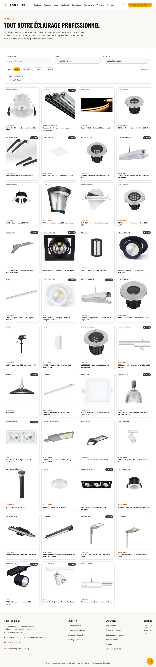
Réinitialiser (145, 69)
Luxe (56, 5)
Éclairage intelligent (113, 630)
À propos (100, 5)
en (124, 5)
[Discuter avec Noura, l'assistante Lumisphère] (150, 661)
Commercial (27, 69)
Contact (110, 5)
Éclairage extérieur (75, 640)
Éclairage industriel (75, 635)
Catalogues (76, 5)
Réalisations (89, 5)
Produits (47, 5)
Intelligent (65, 5)
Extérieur (50, 69)
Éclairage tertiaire (75, 626)
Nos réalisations (112, 640)
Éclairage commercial (76, 630)
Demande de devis (113, 649)
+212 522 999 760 (14, 642)
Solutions (37, 5)
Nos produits (111, 626)
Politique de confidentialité (101, 663)
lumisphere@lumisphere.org (18, 649)
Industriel (39, 69)
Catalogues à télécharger (116, 635)
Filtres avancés (16, 76)
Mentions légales (83, 663)
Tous (17, 69)
